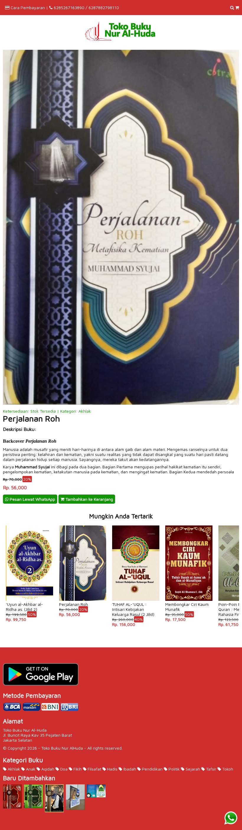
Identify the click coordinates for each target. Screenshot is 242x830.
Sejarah (192, 768)
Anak (30, 768)
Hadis (111, 768)
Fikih (77, 768)
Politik (173, 768)
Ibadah (129, 768)
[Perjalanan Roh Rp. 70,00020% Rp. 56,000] (82, 525)
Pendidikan (152, 768)
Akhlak (13, 768)
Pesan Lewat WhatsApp (32, 499)
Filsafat (93, 768)
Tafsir (210, 768)
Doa (63, 768)
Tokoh (227, 768)
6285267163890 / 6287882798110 (86, 7)
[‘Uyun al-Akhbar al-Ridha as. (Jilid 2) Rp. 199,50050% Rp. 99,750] (29, 525)
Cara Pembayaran (28, 7)
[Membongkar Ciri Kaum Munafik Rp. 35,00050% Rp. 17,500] (188, 525)
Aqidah (47, 768)
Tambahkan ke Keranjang (88, 499)
